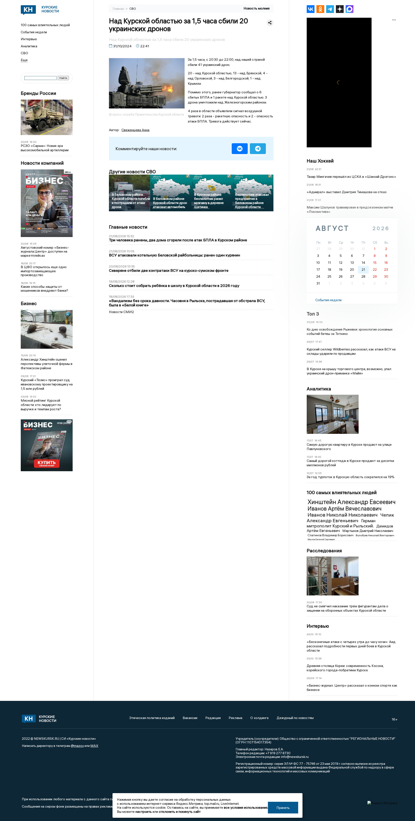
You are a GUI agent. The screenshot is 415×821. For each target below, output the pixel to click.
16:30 (317, 456)
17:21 (33, 376)
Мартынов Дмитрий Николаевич (367, 530)
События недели (34, 32)
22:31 (318, 169)
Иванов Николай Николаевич (343, 514)
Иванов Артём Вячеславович (344, 508)
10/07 (310, 473)
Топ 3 (313, 314)
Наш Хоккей (320, 161)
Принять (283, 807)
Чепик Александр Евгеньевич (350, 517)
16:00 (33, 141)
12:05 (318, 473)
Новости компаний (42, 163)
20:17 (32, 263)
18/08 (24, 263)
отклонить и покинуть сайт (180, 811)
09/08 (25, 376)
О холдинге (259, 718)
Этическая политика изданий (152, 718)
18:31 (318, 184)
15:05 (33, 243)
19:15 (32, 283)
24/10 (310, 634)
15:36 (318, 658)
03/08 (24, 396)
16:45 (317, 440)
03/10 (310, 658)
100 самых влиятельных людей (45, 25)
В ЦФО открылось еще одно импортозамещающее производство (44, 271)
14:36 (318, 361)
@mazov (77, 745)
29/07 (310, 341)
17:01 (318, 200)
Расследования (324, 550)
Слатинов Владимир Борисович (331, 535)
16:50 (319, 322)
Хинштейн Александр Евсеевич (352, 502)
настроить (144, 811)
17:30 (319, 602)
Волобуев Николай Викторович (375, 535)
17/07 (310, 440)
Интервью (29, 39)
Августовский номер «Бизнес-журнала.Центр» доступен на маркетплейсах (45, 251)
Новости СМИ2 (121, 312)
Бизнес (29, 303)
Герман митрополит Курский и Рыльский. (341, 523)
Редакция (213, 718)
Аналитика (29, 46)
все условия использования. (246, 807)
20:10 (32, 355)
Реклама (235, 718)
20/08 (24, 141)
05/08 (310, 322)
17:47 (318, 341)
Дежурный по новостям (295, 718)
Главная (118, 9)
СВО (24, 53)
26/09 (310, 678)
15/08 (24, 355)
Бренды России (38, 93)
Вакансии (190, 718)
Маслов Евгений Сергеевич (321, 539)
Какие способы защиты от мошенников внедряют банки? (44, 289)
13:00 (33, 396)
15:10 (318, 634)
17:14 (319, 678)
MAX (94, 745)
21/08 (310, 169)
